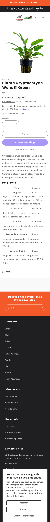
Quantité (6, 118)
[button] (6, 18)
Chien (7, 329)
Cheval (8, 366)
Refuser (23, 509)
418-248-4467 (13, 464)
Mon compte (11, 426)
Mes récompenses (13, 438)
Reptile (8, 360)
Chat (7, 335)
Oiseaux (8, 347)
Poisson (8, 341)
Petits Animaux (12, 354)
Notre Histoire (11, 402)
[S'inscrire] (42, 307)
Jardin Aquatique (12, 379)
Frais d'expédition (8, 101)
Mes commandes (13, 432)
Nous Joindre (11, 409)
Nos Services (11, 396)
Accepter (24, 502)
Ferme (8, 372)
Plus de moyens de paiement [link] (25, 149)
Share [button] (7, 271)
